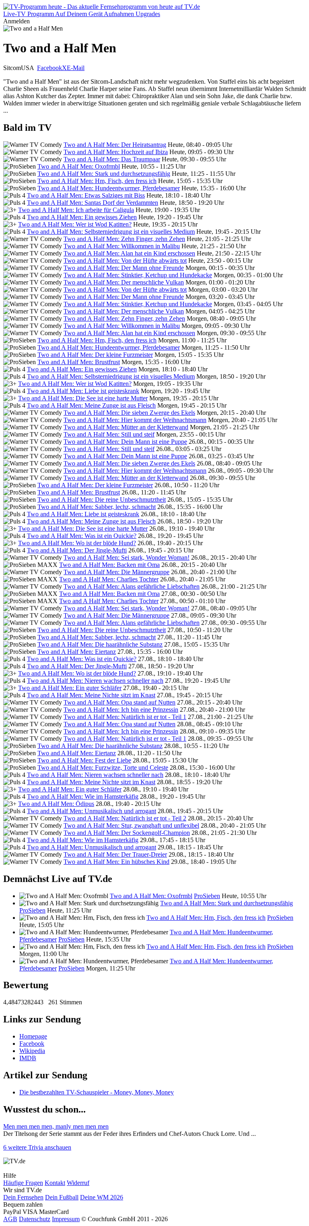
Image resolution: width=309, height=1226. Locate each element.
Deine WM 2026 (101, 1197)
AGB (10, 1219)
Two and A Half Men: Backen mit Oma (109, 564)
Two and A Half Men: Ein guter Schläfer (70, 687)
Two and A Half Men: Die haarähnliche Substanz (100, 644)
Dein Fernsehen (23, 1197)
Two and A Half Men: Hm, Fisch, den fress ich (97, 180)
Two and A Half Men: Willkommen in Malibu (122, 246)
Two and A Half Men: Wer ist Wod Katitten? (75, 224)
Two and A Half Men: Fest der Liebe (84, 760)
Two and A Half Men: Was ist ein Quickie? (81, 535)
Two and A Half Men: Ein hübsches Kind (116, 861)
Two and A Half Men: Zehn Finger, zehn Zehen (124, 238)
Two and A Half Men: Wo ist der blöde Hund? (77, 543)
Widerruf (78, 1182)
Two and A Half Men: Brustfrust (78, 362)
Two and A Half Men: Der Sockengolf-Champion (127, 832)
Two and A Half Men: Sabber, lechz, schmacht (96, 506)
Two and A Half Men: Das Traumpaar (112, 159)
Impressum (66, 1219)
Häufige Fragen (23, 1182)
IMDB (27, 1058)
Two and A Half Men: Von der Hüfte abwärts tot (125, 260)
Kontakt (55, 1182)
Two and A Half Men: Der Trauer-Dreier (115, 854)
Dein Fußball (61, 1197)
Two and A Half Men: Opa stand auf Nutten (119, 702)
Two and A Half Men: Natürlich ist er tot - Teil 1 (125, 716)
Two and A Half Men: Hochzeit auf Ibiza (116, 151)
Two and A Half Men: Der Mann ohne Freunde (124, 267)
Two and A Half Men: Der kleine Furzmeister (95, 354)
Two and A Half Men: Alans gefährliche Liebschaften (132, 586)
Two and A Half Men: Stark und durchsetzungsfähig (103, 173)
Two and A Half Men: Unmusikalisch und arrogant (91, 811)
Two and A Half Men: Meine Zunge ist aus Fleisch (91, 405)
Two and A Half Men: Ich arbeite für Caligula (76, 209)
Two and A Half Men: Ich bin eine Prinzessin (121, 709)
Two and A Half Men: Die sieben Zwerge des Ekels (129, 412)
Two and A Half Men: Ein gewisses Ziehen (82, 217)
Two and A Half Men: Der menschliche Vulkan (124, 282)
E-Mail (75, 67)
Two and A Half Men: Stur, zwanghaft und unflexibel (131, 825)
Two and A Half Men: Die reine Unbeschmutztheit (101, 499)
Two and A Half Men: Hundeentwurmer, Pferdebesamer (108, 188)
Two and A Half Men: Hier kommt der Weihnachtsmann (135, 419)
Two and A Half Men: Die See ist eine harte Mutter (83, 398)
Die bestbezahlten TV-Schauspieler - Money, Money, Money (96, 1092)
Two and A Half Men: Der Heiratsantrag (115, 144)
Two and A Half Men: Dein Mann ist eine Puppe (125, 441)
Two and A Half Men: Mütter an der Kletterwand (126, 427)
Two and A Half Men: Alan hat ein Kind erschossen (129, 253)
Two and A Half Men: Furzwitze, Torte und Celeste (102, 767)
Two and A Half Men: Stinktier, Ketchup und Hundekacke (138, 275)
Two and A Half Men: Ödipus (56, 803)
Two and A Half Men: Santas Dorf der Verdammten (92, 202)
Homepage (33, 1036)
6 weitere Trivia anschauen (37, 1147)
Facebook (49, 67)
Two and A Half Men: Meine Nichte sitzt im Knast (91, 695)
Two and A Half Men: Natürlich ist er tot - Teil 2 (125, 818)
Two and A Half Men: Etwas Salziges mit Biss (86, 195)
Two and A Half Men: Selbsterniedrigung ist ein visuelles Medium (111, 231)
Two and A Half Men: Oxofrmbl (78, 166)
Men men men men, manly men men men (56, 1126)
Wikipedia (32, 1050)
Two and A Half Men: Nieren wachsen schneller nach (95, 680)
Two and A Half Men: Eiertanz (76, 651)
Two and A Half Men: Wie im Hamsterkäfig (82, 796)
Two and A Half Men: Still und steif (109, 434)
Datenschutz (34, 1219)
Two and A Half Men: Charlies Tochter (109, 579)
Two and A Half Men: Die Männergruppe (116, 572)
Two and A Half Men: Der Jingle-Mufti (77, 550)
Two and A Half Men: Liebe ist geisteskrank (83, 390)
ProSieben (207, 895)
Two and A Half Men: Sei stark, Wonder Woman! (127, 557)
